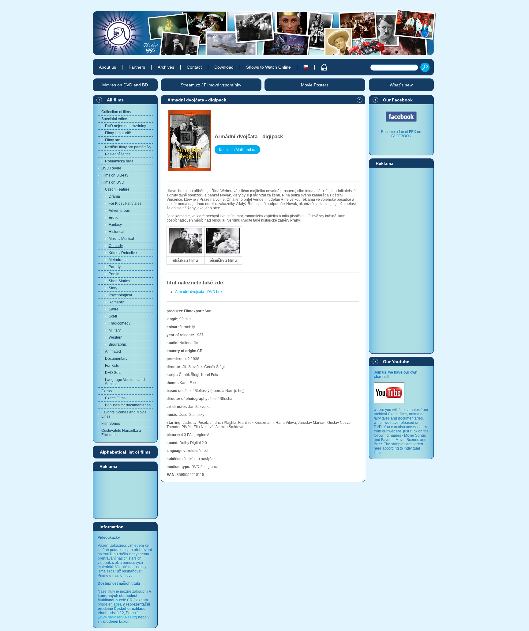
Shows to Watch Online (268, 67)
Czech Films (115, 398)
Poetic (114, 274)
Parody (115, 267)
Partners (137, 67)
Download (224, 67)
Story (113, 288)
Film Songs (110, 423)
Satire (113, 309)
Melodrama (118, 260)
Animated (113, 351)
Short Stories (119, 281)
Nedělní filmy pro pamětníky (128, 147)
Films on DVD (112, 182)
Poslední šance (118, 154)
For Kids (112, 365)
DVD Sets (113, 373)
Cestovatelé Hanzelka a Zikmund (121, 432)
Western (115, 337)
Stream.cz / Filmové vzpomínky (211, 84)
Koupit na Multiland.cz (237, 150)
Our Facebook (398, 99)
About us (107, 67)
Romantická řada (119, 161)
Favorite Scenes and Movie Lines (124, 414)
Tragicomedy (119, 323)
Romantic (117, 302)
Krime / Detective (123, 253)
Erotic (113, 217)
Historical (116, 232)
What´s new (401, 84)
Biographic (118, 344)
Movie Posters (314, 84)
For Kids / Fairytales (125, 203)
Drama (114, 196)
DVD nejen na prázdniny (125, 126)
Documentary (116, 358)
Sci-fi (113, 316)
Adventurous (119, 210)
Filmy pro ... (114, 140)
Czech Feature (117, 189)
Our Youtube (396, 361)
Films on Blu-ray (114, 175)
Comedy (116, 246)
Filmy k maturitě (118, 133)
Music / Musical (121, 239)
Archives (166, 67)
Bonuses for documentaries (128, 405)
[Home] (320, 67)
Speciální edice (114, 119)
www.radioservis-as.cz (117, 617)
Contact (194, 67)
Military (115, 330)
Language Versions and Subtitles (125, 382)
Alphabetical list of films (125, 452)
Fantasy (115, 224)
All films (115, 99)
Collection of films (116, 112)
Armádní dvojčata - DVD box (198, 292)
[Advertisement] (125, 494)
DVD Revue (111, 168)
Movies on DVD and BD (125, 84)
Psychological (120, 295)
